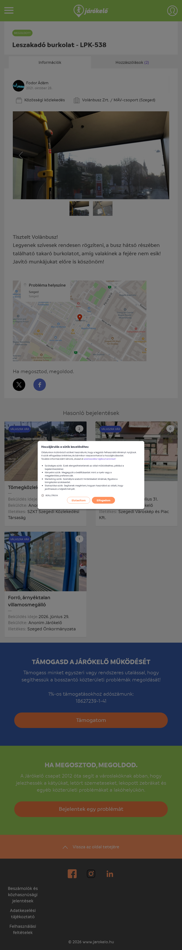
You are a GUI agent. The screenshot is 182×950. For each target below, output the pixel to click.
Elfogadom (103, 500)
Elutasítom (79, 500)
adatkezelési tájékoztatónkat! (100, 458)
